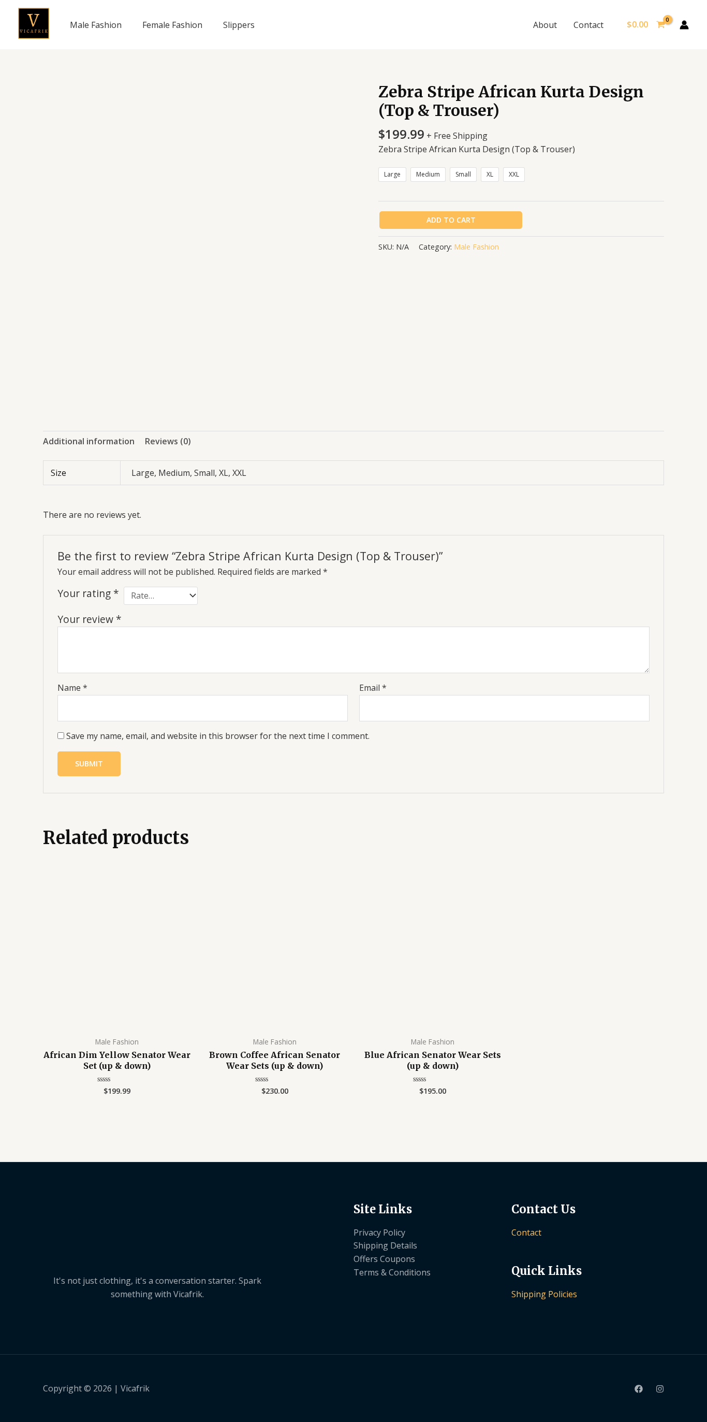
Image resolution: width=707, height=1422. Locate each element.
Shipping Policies (544, 1294)
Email (373, 687)
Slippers (239, 25)
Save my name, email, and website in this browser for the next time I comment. (218, 736)
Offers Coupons (384, 1259)
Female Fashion (172, 25)
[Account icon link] (684, 25)
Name (72, 687)
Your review (89, 619)
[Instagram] (660, 1389)
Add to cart (451, 220)
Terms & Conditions (392, 1272)
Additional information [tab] (89, 441)
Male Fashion (96, 25)
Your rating (88, 593)
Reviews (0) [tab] (168, 441)
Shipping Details (385, 1245)
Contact (588, 25)
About (545, 25)
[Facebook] (639, 1389)
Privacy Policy (379, 1232)
